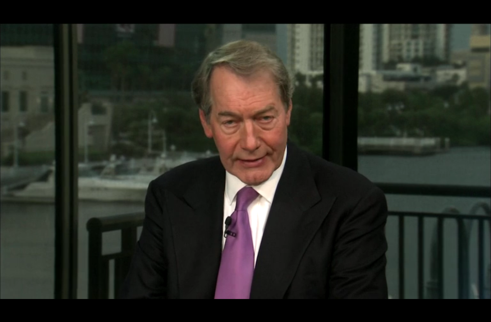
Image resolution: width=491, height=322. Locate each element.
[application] (245, 161)
